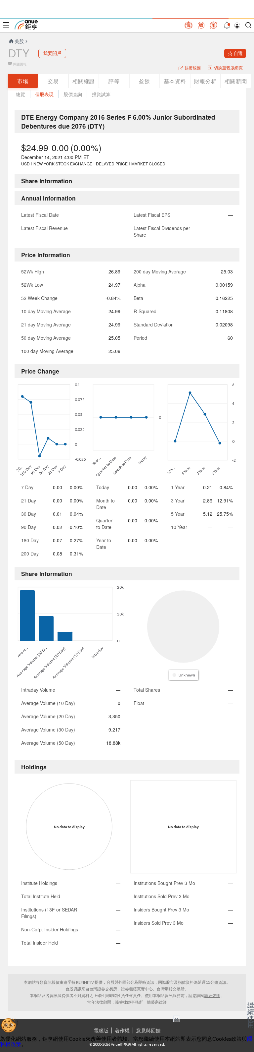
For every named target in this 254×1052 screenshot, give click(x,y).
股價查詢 (73, 94)
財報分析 (205, 81)
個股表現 (44, 94)
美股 (19, 41)
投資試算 (101, 94)
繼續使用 (250, 1015)
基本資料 (175, 81)
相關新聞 (236, 81)
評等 (114, 81)
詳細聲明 (212, 995)
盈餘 (144, 81)
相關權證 (83, 81)
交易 (53, 81)
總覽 (20, 94)
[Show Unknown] (184, 675)
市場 (22, 81)
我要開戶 (52, 53)
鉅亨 (26, 25)
